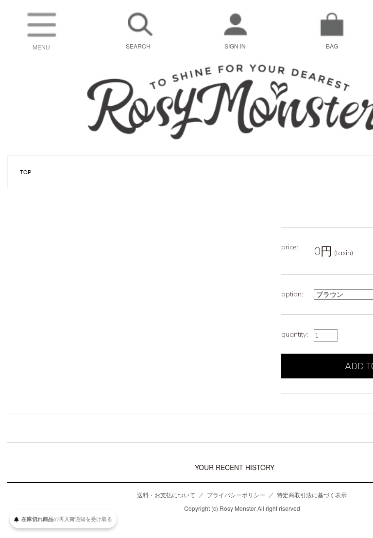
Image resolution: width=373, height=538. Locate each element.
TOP (25, 172)
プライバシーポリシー (236, 494)
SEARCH (138, 46)
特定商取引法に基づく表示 (312, 494)
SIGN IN (235, 46)
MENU (41, 47)
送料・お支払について (166, 494)
